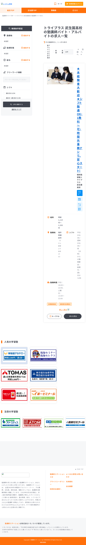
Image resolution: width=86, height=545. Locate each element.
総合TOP (10, 10)
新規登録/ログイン (75, 4)
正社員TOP (32, 10)
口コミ (75, 10)
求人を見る (73, 316)
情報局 (53, 10)
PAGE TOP (80, 469)
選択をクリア (17, 109)
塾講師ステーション (12, 523)
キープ (60, 4)
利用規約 (69, 481)
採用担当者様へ (55, 489)
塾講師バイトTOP (7, 16)
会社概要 (69, 486)
